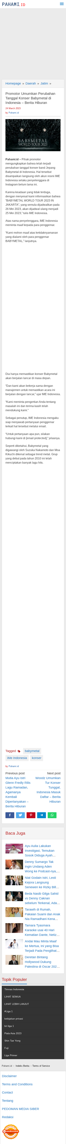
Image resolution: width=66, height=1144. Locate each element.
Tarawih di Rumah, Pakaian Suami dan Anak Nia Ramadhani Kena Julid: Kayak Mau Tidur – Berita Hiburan (42, 919)
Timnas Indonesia (14, 989)
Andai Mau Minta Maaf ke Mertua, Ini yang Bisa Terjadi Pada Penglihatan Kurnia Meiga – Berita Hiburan (42, 951)
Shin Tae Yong (12, 1040)
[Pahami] (14, 4)
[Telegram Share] (41, 815)
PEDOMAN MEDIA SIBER (20, 1109)
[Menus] (61, 4)
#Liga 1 (8, 1011)
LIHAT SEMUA (12, 996)
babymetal (32, 751)
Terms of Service (41, 1066)
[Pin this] (31, 815)
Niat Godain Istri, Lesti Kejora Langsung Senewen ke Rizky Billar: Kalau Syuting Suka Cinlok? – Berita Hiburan (42, 887)
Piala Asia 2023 (12, 1033)
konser (36, 758)
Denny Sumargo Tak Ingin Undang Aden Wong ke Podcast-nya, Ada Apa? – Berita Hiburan (41, 871)
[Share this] (9, 815)
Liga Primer (10, 1055)
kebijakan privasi (13, 1018)
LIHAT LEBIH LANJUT (16, 1004)
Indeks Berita (22, 1066)
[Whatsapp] (52, 815)
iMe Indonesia (17, 758)
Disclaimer (9, 1076)
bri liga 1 (9, 1026)
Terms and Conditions (17, 1084)
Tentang (7, 1100)
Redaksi (7, 1117)
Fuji (6, 1048)
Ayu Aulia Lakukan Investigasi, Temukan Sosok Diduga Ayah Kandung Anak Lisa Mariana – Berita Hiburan (42, 855)
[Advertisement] (33, 43)
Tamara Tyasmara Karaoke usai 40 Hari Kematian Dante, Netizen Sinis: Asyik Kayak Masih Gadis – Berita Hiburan (42, 935)
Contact (7, 1092)
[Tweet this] (20, 815)
